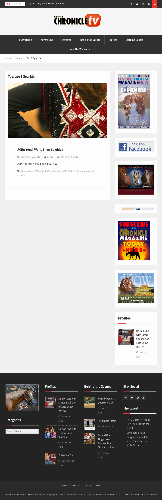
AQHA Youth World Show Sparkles (40, 149)
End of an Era (65, 455)
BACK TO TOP (93, 485)
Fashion (21, 175)
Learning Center (134, 39)
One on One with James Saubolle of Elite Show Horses (142, 339)
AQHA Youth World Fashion (47, 170)
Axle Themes (150, 494)
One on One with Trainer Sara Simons (67, 433)
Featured (66, 39)
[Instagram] (143, 4)
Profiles (113, 39)
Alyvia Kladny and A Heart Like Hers (46, 3)
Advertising (47, 39)
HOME (65, 485)
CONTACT (77, 485)
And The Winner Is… (81, 49)
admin (50, 156)
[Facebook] (131, 4)
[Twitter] (137, 4)
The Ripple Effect (107, 420)
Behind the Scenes (90, 39)
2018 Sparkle (27, 170)
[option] (56, 4)
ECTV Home (25, 39)
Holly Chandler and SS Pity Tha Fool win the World (139, 424)
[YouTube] (148, 4)
